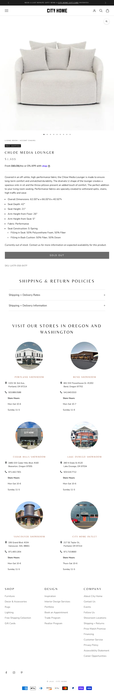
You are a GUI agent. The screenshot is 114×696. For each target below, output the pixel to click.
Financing (89, 634)
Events (87, 607)
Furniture (10, 596)
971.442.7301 (14, 472)
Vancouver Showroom (29, 536)
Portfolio (49, 607)
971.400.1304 (14, 551)
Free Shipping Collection (18, 618)
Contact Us (89, 601)
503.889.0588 (14, 392)
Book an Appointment (56, 612)
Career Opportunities (95, 656)
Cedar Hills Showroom (29, 457)
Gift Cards (10, 623)
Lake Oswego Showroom (85, 457)
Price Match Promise (95, 628)
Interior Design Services (57, 601)
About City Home (93, 596)
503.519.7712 (70, 472)
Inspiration (50, 596)
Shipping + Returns (94, 623)
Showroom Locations (95, 618)
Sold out (57, 255)
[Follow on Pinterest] (21, 672)
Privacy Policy (91, 645)
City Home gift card (68, 2)
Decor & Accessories (16, 601)
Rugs (7, 607)
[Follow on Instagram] (13, 672)
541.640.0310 (70, 392)
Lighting (9, 612)
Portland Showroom (29, 377)
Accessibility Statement (96, 650)
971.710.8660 (70, 551)
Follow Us (89, 612)
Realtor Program (53, 623)
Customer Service (93, 639)
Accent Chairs (27, 141)
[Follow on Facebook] (6, 672)
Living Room (11, 141)
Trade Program (52, 618)
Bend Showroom (84, 377)
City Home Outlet (84, 536)
